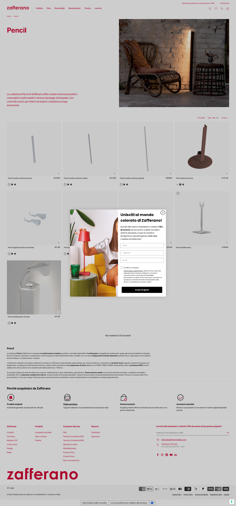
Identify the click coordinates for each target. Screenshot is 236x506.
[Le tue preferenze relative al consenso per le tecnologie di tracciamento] (231, 501)
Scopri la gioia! (142, 290)
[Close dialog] (163, 213)
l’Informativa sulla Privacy (133, 271)
